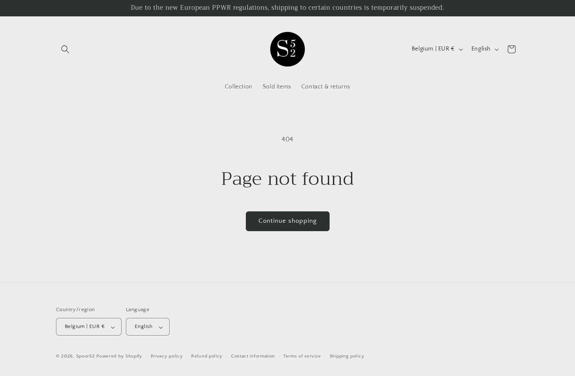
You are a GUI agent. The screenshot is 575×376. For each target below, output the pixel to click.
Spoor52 (85, 356)
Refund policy (207, 356)
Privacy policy (167, 356)
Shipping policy (347, 356)
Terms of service (302, 356)
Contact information (253, 356)
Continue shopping (287, 220)
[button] (65, 49)
